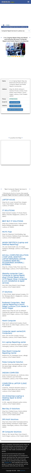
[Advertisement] (15, 13)
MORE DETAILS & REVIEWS (15, 109)
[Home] (4, 25)
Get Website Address (15, 106)
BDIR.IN (8, 2)
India (7, 25)
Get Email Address (14, 102)
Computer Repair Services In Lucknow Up (15, 27)
